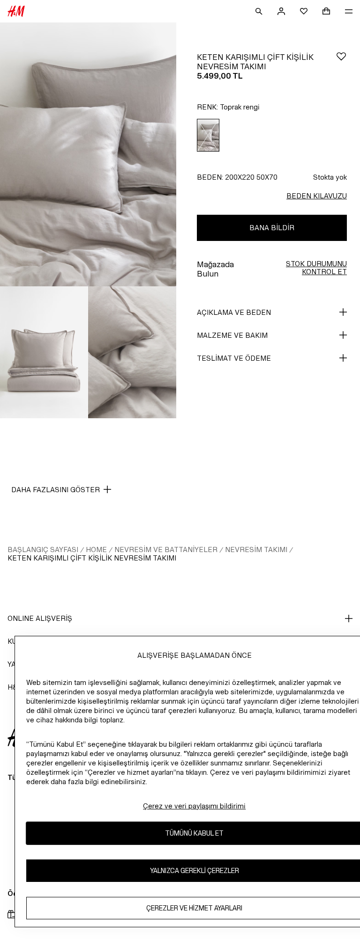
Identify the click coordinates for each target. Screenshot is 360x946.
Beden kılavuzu (316, 196)
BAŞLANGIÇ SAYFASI (43, 549)
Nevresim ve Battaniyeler (166, 549)
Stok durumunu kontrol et (316, 268)
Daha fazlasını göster (55, 490)
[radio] (208, 135)
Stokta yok (330, 177)
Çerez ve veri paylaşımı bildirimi (194, 806)
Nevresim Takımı (256, 549)
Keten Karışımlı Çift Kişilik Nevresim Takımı (92, 558)
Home (96, 549)
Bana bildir (271, 228)
